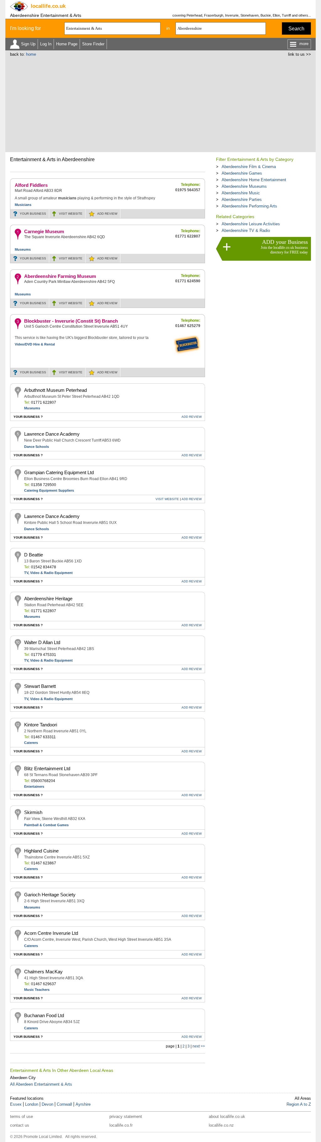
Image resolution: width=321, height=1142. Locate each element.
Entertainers (34, 786)
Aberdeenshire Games (242, 173)
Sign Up (28, 44)
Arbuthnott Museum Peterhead (55, 390)
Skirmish (33, 812)
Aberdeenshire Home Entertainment (254, 179)
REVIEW (107, 213)
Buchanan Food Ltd (44, 1015)
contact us (19, 1125)
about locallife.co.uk (227, 1116)
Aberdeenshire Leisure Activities (251, 224)
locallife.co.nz (221, 1125)
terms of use (21, 1116)
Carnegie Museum (44, 231)
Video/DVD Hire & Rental (35, 344)
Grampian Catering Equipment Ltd (59, 472)
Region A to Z (299, 1104)
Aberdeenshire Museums (244, 186)
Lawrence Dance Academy (52, 434)
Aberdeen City (23, 1077)
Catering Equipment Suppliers (49, 490)
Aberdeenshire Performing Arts (249, 206)
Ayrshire (83, 1104)
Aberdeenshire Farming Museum (60, 276)
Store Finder (93, 44)
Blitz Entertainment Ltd (47, 768)
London (31, 1104)
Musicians (23, 205)
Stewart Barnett (40, 686)
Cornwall (64, 1104)
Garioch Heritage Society (50, 894)
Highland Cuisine (41, 850)
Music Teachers (37, 989)
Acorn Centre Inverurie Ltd (51, 933)
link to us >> (299, 54)
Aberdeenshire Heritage (48, 598)
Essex (16, 1104)
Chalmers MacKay (43, 971)
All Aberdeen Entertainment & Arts (41, 1084)
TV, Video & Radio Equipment (48, 573)
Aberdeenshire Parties (242, 199)
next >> (198, 1046)
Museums (23, 249)
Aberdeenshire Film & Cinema (249, 166)
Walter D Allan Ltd (42, 642)
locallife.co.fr (121, 1125)
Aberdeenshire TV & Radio (246, 230)
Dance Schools (36, 446)
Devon (47, 1104)
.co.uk (48, 6)
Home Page (66, 44)
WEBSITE (70, 213)
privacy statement (125, 1116)
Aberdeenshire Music (241, 193)
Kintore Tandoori (40, 724)
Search (296, 28)
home (31, 54)
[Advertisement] (160, 103)
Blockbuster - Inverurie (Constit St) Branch (71, 321)
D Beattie (33, 554)
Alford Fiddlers (31, 185)
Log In (45, 44)
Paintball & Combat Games (46, 825)
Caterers (31, 743)
